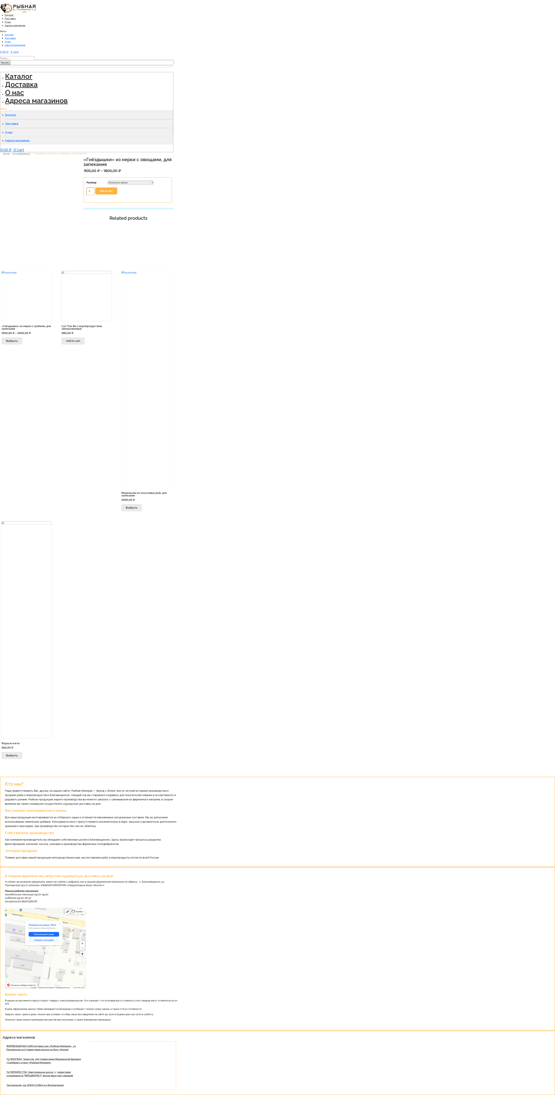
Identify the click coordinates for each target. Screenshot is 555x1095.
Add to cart (106, 191)
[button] (47, 31)
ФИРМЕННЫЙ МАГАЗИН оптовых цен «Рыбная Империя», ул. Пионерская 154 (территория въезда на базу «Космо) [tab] (41, 1048)
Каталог (9, 15)
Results (5, 62)
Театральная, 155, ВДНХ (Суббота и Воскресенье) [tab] (35, 1085)
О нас (8, 22)
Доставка (10, 18)
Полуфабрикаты (21, 153)
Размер (91, 182)
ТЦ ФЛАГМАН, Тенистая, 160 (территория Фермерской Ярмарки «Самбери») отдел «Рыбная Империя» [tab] (43, 1061)
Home (6, 153)
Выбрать (12, 340)
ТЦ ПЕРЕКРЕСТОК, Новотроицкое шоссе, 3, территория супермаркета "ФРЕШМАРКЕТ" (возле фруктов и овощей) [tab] (39, 1074)
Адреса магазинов (15, 25)
